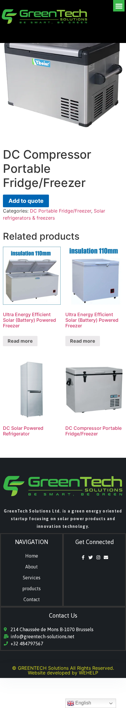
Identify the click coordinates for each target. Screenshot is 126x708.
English (82, 702)
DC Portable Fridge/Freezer (60, 211)
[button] (119, 5)
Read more (20, 341)
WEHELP (88, 673)
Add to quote (25, 200)
